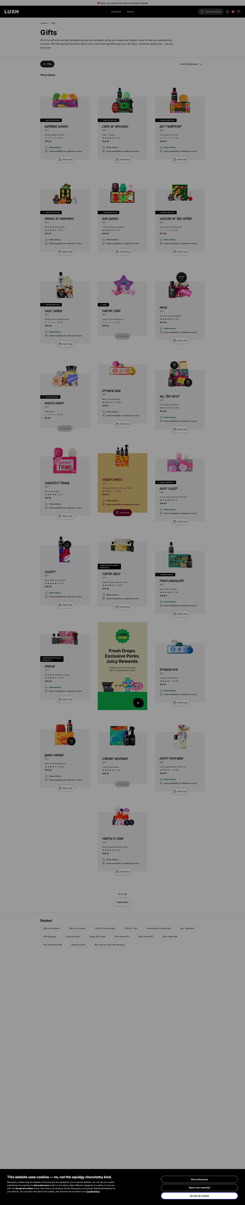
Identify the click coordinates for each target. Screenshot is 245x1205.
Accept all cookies (199, 1195)
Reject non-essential (199, 1187)
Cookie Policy (93, 1191)
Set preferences (199, 1179)
